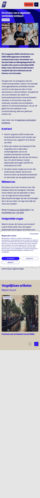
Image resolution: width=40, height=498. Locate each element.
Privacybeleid (34, 234)
